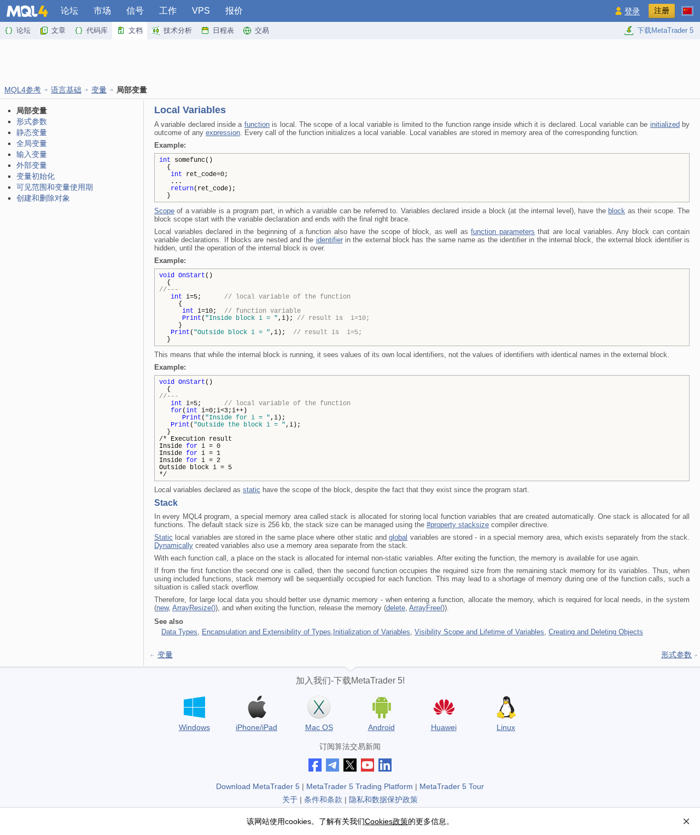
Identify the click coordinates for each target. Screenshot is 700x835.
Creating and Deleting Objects (596, 632)
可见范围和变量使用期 (54, 187)
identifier (329, 240)
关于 (290, 799)
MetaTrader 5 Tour (451, 786)
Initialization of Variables (371, 632)
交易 (262, 30)
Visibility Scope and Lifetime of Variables (479, 632)
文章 (58, 30)
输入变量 (31, 154)
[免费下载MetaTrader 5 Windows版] (194, 707)
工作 (168, 10)
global (398, 537)
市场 (102, 10)
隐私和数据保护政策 (383, 799)
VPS (201, 10)
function (257, 124)
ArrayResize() (193, 608)
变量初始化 (35, 176)
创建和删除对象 (43, 198)
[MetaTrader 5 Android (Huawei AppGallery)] (443, 708)
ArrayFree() (427, 608)
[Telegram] (332, 765)
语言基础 (66, 89)
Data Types (179, 632)
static (251, 490)
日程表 (223, 30)
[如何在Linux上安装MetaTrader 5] (506, 707)
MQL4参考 (22, 89)
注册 (661, 10)
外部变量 (31, 165)
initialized (665, 124)
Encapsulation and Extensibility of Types (266, 632)
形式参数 (31, 121)
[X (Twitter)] (350, 765)
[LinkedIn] (385, 765)
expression (223, 133)
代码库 (97, 30)
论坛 (69, 10)
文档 (136, 30)
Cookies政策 (386, 821)
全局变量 (31, 143)
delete (395, 608)
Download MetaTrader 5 (258, 786)
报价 (234, 10)
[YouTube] (367, 765)
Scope (164, 211)
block (616, 211)
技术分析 (178, 30)
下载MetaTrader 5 (665, 30)
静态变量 (31, 132)
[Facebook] (315, 765)
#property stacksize (458, 525)
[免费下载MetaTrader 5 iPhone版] (256, 707)
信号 (135, 10)
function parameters (503, 231)
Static (163, 537)
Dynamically (173, 545)
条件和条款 (323, 799)
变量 (99, 89)
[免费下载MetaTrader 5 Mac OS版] (319, 707)
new (162, 608)
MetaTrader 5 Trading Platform (359, 786)
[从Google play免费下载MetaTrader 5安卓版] (381, 707)
